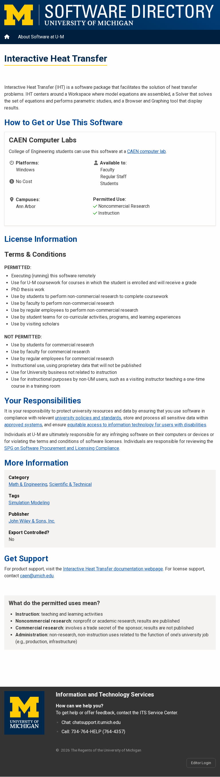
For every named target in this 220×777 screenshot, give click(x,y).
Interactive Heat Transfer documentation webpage (113, 569)
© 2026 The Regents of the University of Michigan (98, 750)
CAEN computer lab (146, 151)
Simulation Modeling (29, 502)
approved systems (23, 424)
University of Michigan (24, 713)
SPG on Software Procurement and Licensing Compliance (61, 448)
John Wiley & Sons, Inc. (32, 521)
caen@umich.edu (37, 575)
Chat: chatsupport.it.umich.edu (91, 722)
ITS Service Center (158, 712)
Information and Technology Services (105, 694)
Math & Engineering (28, 484)
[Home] (110, 15)
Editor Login (201, 763)
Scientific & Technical (70, 484)
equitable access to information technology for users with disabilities (136, 424)
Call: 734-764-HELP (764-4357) (93, 731)
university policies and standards (88, 418)
